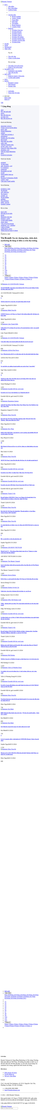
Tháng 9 (12, 279)
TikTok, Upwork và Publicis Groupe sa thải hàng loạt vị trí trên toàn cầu (20, 659)
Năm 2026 (7, 248)
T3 (5, 258)
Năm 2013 (23, 251)
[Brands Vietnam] (6, 1)
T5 (5, 262)
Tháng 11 (7, 275)
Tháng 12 (29, 279)
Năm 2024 (8, 246)
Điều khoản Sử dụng (10, 1072)
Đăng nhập (7, 98)
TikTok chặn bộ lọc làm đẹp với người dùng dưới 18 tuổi (15, 301)
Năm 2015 (10, 251)
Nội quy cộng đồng (10, 1076)
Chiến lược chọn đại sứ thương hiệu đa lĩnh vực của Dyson (16, 591)
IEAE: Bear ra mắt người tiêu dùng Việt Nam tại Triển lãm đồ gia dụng (19, 579)
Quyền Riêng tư (9, 1074)
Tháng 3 (16, 277)
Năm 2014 (17, 251)
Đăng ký (7, 99)
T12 (6, 274)
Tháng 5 (26, 277)
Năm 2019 (17, 250)
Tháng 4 (21, 277)
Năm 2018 (23, 250)
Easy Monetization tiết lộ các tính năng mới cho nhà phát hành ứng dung (20, 354)
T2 (5, 257)
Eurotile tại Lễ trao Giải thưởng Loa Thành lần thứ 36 (15, 392)
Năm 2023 (26, 248)
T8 (5, 267)
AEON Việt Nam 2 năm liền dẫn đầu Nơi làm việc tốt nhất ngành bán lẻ (19, 460)
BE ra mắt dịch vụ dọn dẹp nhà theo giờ (11, 539)
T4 (5, 260)
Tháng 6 (31, 277)
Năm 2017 (29, 250)
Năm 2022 (32, 248)
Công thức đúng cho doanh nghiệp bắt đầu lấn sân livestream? (17, 341)
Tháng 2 (11, 277)
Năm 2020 (10, 250)
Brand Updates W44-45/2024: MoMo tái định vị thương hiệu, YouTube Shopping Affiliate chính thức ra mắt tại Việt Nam (19, 632)
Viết (2, 102)
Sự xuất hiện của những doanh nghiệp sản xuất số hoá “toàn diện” (18, 366)
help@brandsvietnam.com (12, 1090)
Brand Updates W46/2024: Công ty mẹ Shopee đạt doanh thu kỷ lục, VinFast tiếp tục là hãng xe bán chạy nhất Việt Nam (18, 498)
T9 (5, 268)
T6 (5, 263)
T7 (5, 265)
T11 (6, 272)
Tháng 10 (18, 279)
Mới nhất (7, 244)
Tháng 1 (6, 277)
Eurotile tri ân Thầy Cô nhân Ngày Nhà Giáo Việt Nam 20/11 (17, 472)
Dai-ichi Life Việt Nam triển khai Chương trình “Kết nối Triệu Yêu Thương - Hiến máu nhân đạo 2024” (18, 419)
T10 (6, 270)
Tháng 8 (7, 279)
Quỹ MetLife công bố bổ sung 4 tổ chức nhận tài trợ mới (15, 726)
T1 (5, 255)
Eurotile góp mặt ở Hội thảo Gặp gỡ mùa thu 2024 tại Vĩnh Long (18, 485)
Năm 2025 (14, 248)
